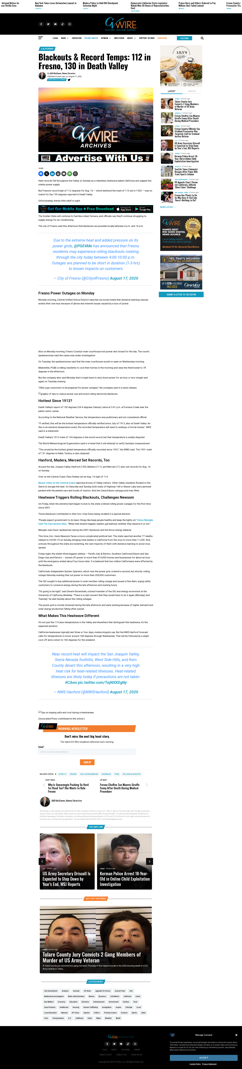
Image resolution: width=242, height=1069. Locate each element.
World (149, 9)
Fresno (73, 774)
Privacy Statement (209, 1064)
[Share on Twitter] (46, 173)
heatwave (106, 774)
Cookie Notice (136, 1054)
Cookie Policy (195, 1064)
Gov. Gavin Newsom (89, 774)
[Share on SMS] (69, 173)
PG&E (117, 774)
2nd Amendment (181, 180)
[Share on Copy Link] (75, 173)
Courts (6, 9)
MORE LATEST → (168, 207)
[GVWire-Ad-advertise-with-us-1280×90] (95, 161)
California (102, 11)
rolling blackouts (132, 774)
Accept (203, 1058)
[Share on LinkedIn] (52, 173)
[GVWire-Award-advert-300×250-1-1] (181, 250)
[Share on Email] (63, 173)
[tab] (171, 91)
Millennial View (181, 193)
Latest (53, 9)
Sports (178, 167)
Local (104, 1049)
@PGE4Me (83, 246)
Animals (178, 113)
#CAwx (71, 682)
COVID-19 (62, 774)
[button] (236, 1035)
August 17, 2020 (124, 278)
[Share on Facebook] (40, 173)
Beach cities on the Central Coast (56, 482)
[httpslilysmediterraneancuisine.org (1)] (181, 86)
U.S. (44, 869)
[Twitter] (69, 80)
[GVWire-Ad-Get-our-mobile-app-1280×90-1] (95, 212)
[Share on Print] (58, 173)
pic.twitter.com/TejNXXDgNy (102, 682)
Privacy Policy (106, 1054)
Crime (196, 9)
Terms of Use (121, 1054)
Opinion (137, 1049)
